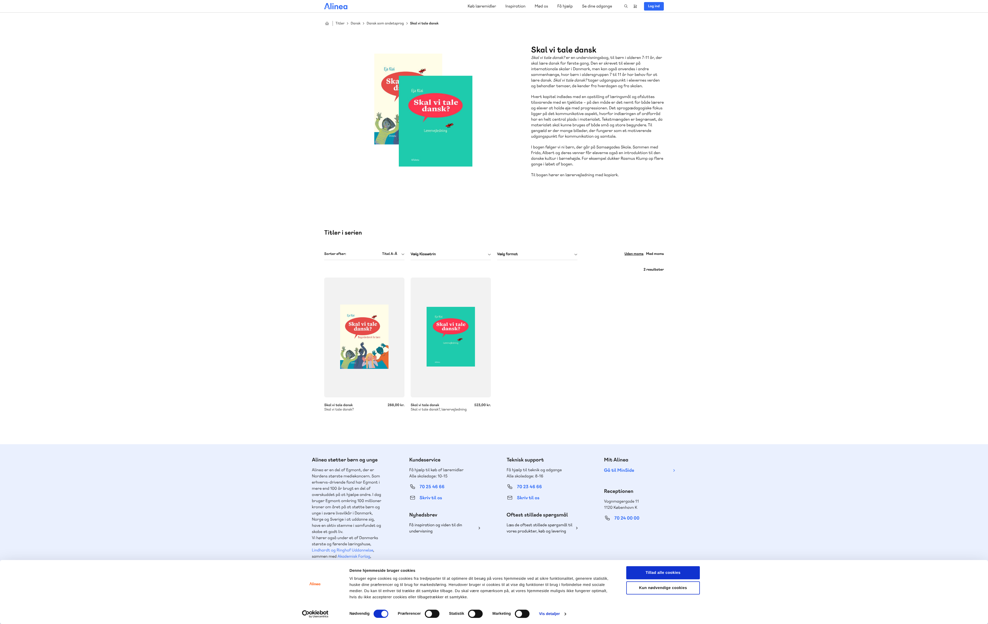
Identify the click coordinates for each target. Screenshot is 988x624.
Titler (340, 23)
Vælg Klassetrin (423, 254)
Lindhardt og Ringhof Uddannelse (342, 550)
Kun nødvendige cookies (663, 588)
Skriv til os (431, 498)
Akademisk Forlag (354, 556)
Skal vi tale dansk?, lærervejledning (451, 337)
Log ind (654, 6)
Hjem (327, 23)
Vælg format (507, 254)
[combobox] (364, 254)
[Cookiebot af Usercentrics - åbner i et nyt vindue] (315, 614)
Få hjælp (565, 6)
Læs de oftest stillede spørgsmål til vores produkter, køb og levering (539, 528)
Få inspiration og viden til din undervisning (435, 528)
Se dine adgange (597, 6)
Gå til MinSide (619, 470)
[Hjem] (335, 6)
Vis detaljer (549, 614)
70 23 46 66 (529, 487)
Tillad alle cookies (663, 572)
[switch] (432, 614)
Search (626, 6)
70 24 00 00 (627, 518)
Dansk (355, 23)
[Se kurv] (635, 6)
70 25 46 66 (432, 487)
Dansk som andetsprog (385, 23)
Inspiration (515, 6)
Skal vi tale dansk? (364, 337)
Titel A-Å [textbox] (389, 254)
